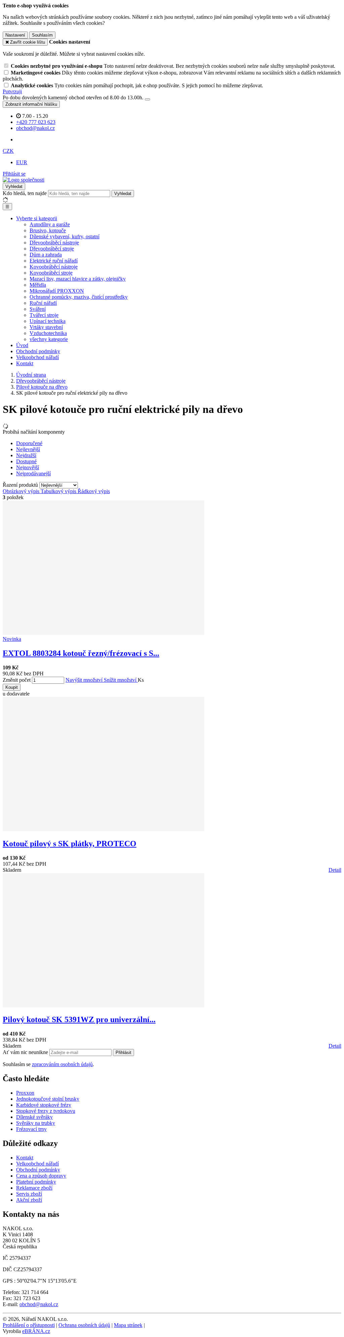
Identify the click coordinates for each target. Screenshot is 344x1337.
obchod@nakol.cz (38, 1304)
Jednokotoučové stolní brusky (47, 1099)
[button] (8, 151)
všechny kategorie (49, 339)
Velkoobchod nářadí (37, 357)
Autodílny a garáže (50, 224)
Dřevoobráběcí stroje (52, 248)
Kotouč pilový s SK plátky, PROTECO (69, 843)
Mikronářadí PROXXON (57, 291)
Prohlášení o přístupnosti (29, 1325)
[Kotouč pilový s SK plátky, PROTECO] (103, 829)
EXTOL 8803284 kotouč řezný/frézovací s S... (81, 653)
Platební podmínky (36, 1182)
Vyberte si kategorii (36, 218)
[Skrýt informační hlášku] (147, 99)
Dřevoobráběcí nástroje (54, 242)
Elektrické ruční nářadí (54, 261)
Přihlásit (123, 1052)
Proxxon (25, 1093)
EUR (21, 162)
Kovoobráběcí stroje (51, 273)
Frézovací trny (31, 1129)
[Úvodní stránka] (23, 180)
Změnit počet (17, 680)
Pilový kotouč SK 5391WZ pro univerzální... (79, 1019)
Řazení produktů (21, 485)
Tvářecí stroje (44, 315)
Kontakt (24, 363)
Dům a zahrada (46, 254)
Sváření (38, 309)
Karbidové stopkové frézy (43, 1105)
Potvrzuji (12, 91)
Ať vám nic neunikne (26, 1052)
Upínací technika (48, 321)
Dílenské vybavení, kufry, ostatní (64, 236)
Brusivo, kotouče (48, 230)
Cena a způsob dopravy (41, 1176)
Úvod (22, 345)
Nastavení (15, 35)
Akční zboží (29, 1200)
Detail (335, 870)
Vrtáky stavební (46, 327)
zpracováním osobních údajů (62, 1064)
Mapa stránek (128, 1325)
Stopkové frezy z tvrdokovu (45, 1111)
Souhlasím (42, 35)
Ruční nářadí (43, 303)
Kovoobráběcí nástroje (54, 267)
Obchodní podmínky (38, 351)
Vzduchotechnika (48, 333)
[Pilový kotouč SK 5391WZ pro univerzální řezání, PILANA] (103, 1005)
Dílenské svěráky (34, 1117)
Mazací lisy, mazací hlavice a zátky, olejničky (78, 279)
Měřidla (38, 285)
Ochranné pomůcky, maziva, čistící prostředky (79, 297)
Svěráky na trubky (35, 1123)
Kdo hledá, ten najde (25, 193)
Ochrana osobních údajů (84, 1325)
